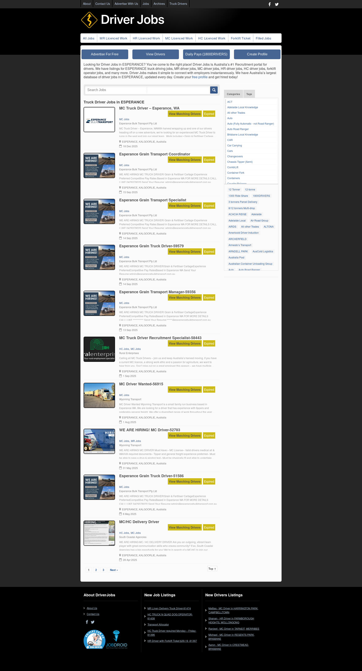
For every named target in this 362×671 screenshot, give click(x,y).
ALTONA (269, 226)
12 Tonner (234, 189)
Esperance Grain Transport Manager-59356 (157, 291)
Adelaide (256, 214)
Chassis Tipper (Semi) (240, 161)
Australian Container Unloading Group (250, 263)
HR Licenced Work (146, 38)
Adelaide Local (237, 220)
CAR (230, 140)
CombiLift (232, 167)
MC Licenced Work (179, 38)
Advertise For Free (105, 54)
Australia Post (236, 257)
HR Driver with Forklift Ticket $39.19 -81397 (172, 640)
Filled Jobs (263, 38)
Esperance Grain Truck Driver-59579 (151, 246)
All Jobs (88, 38)
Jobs (146, 3)
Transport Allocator (158, 624)
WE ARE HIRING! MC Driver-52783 (149, 430)
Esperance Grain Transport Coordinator (154, 154)
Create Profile (257, 54)
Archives (159, 3)
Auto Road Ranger (238, 129)
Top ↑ (212, 569)
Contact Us (102, 3)
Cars (230, 150)
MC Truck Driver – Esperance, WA (149, 108)
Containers (233, 178)
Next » (114, 570)
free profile (200, 76)
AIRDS (232, 226)
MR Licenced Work (113, 38)
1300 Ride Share (238, 195)
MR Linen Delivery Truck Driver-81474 (169, 608)
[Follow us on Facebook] (269, 4)
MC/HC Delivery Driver (139, 521)
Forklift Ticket (241, 38)
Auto (230, 118)
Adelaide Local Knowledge (242, 107)
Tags (249, 94)
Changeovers (235, 156)
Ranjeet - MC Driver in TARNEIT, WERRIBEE (233, 628)
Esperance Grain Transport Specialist (152, 200)
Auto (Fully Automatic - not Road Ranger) (250, 123)
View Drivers (155, 54)
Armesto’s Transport (240, 245)
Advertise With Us (126, 3)
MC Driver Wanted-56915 (141, 384)
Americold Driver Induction (244, 232)
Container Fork (235, 172)
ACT (229, 101)
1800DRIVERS (261, 195)
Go (213, 90)
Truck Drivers (178, 3)
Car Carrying (234, 145)
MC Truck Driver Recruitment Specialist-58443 (160, 337)
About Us (92, 608)
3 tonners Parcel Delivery (243, 201)
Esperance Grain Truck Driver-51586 (151, 475)
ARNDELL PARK (238, 251)
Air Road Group (259, 220)
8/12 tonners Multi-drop (242, 208)
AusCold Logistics (263, 251)
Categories (233, 94)
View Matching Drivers (185, 114)
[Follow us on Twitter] (277, 4)
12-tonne (250, 189)
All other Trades (236, 112)
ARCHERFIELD (238, 239)
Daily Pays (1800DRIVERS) (206, 54)
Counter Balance (237, 183)
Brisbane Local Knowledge (242, 134)
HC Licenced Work (211, 38)
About (87, 3)
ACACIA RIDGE (238, 214)
